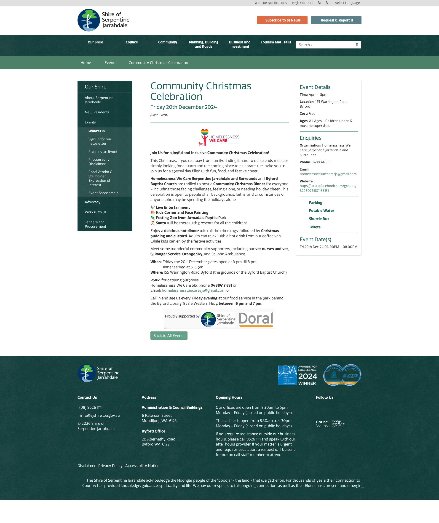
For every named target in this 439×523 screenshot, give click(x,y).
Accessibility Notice (142, 465)
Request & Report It (337, 20)
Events (110, 62)
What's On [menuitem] (96, 131)
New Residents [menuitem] (97, 112)
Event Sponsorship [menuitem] (103, 193)
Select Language (347, 3)
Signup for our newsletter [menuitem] (99, 141)
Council (132, 42)
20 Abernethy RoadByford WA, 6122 (158, 442)
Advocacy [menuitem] (92, 202)
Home (85, 62)
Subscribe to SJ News (282, 20)
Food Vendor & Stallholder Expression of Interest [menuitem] (100, 178)
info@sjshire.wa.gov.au (99, 415)
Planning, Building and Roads (203, 44)
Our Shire (95, 42)
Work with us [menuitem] (95, 212)
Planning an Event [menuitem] (103, 151)
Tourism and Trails (276, 42)
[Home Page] (103, 20)
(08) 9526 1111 (90, 407)
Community (167, 42)
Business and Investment (239, 44)
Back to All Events (169, 335)
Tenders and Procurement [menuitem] (95, 224)
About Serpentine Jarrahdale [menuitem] (99, 100)
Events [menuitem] (90, 122)
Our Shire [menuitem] (96, 86)
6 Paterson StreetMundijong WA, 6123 (159, 418)
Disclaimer (87, 465)
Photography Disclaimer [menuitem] (98, 161)
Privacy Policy (110, 465)
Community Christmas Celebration (158, 62)
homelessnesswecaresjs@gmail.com (193, 290)
